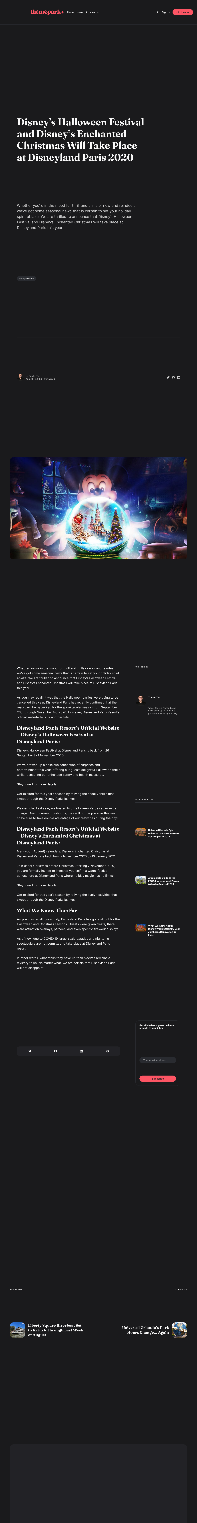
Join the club (182, 12)
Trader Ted (34, 376)
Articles (90, 12)
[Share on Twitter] (167, 377)
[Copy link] (107, 1051)
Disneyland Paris (26, 278)
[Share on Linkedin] (177, 377)
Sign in (166, 12)
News (80, 12)
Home (70, 12)
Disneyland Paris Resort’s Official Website (68, 728)
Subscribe (158, 1078)
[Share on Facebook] (172, 377)
